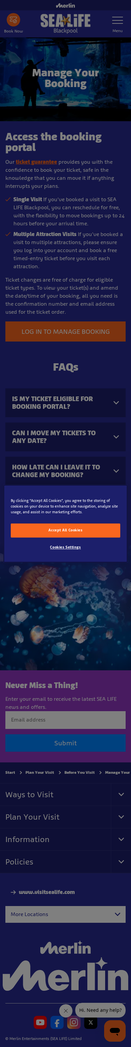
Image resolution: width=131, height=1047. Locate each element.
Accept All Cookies (65, 530)
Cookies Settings (65, 547)
